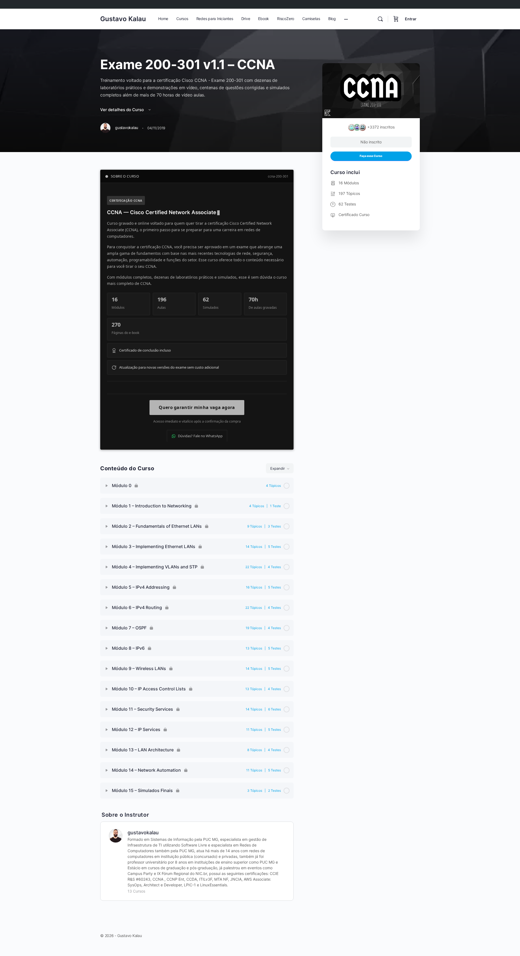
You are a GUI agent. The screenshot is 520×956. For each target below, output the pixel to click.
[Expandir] (106, 485)
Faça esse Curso (371, 156)
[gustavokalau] (116, 835)
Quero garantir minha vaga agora (197, 407)
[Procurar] (380, 19)
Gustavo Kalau (123, 19)
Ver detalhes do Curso (122, 109)
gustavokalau (143, 832)
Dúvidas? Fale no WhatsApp (200, 435)
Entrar (411, 19)
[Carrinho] (395, 19)
